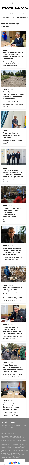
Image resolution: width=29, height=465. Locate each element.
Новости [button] (11, 13)
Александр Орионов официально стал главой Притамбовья (12, 135)
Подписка (24, 425)
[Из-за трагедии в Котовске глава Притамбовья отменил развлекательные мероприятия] (13, 39)
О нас (2, 425)
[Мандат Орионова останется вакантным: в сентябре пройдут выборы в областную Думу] (13, 351)
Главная (5, 13)
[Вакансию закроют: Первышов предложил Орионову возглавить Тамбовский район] (13, 389)
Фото (13, 17)
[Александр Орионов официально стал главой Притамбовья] (13, 119)
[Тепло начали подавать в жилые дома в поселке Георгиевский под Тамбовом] (13, 274)
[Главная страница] (14, 8)
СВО (24, 13)
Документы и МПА (22, 17)
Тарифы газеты (14, 427)
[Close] (24, 460)
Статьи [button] (18, 13)
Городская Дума (6, 17)
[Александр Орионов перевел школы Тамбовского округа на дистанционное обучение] (13, 313)
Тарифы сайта (4, 427)
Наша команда (16, 425)
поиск (15, 3)
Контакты (8, 425)
